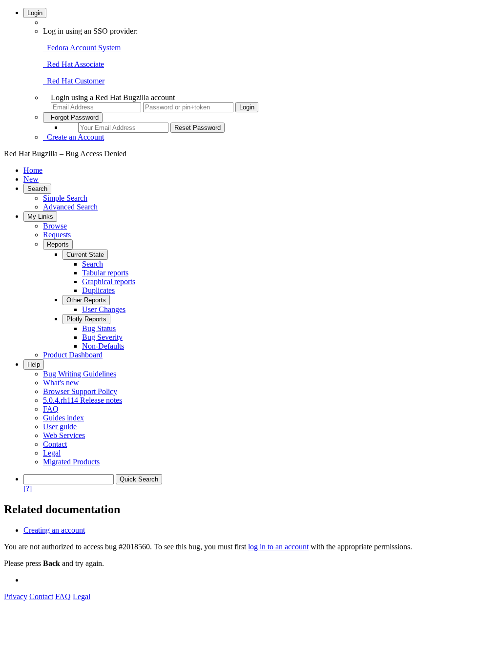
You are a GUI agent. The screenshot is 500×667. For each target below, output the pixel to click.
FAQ (51, 409)
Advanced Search (70, 207)
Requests (57, 234)
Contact (55, 444)
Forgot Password (73, 117)
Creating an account (54, 530)
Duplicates (98, 290)
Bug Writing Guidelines (79, 374)
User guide (60, 426)
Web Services (64, 435)
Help (33, 364)
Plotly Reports (86, 319)
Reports (58, 244)
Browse (55, 226)
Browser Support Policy (80, 391)
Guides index (63, 418)
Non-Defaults (103, 346)
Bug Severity (102, 337)
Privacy (15, 596)
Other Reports (86, 300)
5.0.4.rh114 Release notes (82, 400)
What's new (61, 382)
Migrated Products (71, 462)
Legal (52, 453)
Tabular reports (105, 273)
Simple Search (65, 198)
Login (34, 13)
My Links (40, 216)
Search (37, 188)
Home (32, 170)
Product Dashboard (73, 355)
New (31, 179)
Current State (85, 254)
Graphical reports (108, 281)
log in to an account (278, 546)
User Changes (103, 309)
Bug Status (99, 328)
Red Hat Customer (73, 81)
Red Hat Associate (73, 64)
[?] (27, 488)
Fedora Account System (82, 47)
